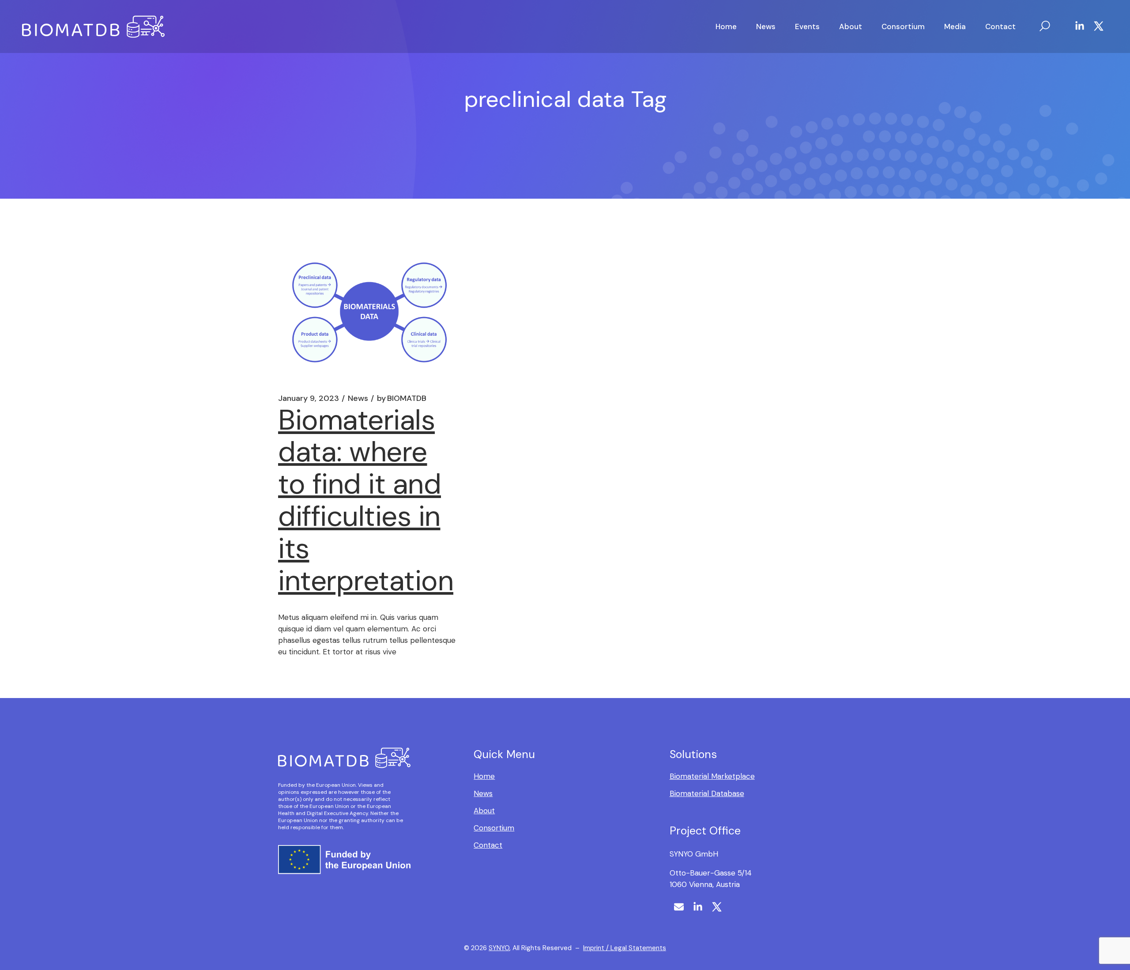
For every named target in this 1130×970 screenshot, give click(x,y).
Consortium (494, 828)
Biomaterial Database (707, 793)
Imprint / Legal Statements (624, 948)
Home (484, 776)
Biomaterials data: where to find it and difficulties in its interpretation (365, 500)
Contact (488, 845)
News (358, 398)
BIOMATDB (401, 398)
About (484, 810)
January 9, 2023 (308, 398)
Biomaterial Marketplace (712, 776)
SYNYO (499, 948)
